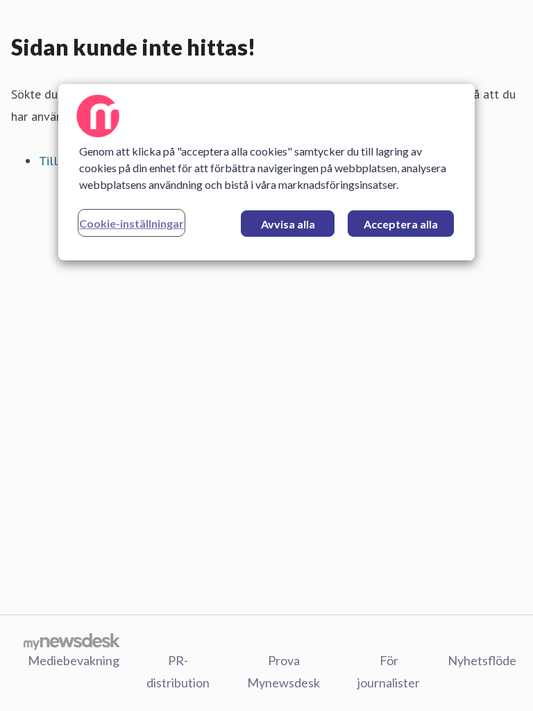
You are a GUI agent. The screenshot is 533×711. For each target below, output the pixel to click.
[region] (266, 172)
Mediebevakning (73, 660)
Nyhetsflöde (482, 660)
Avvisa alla (288, 224)
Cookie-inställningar (131, 223)
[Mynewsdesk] (72, 641)
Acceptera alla (401, 224)
